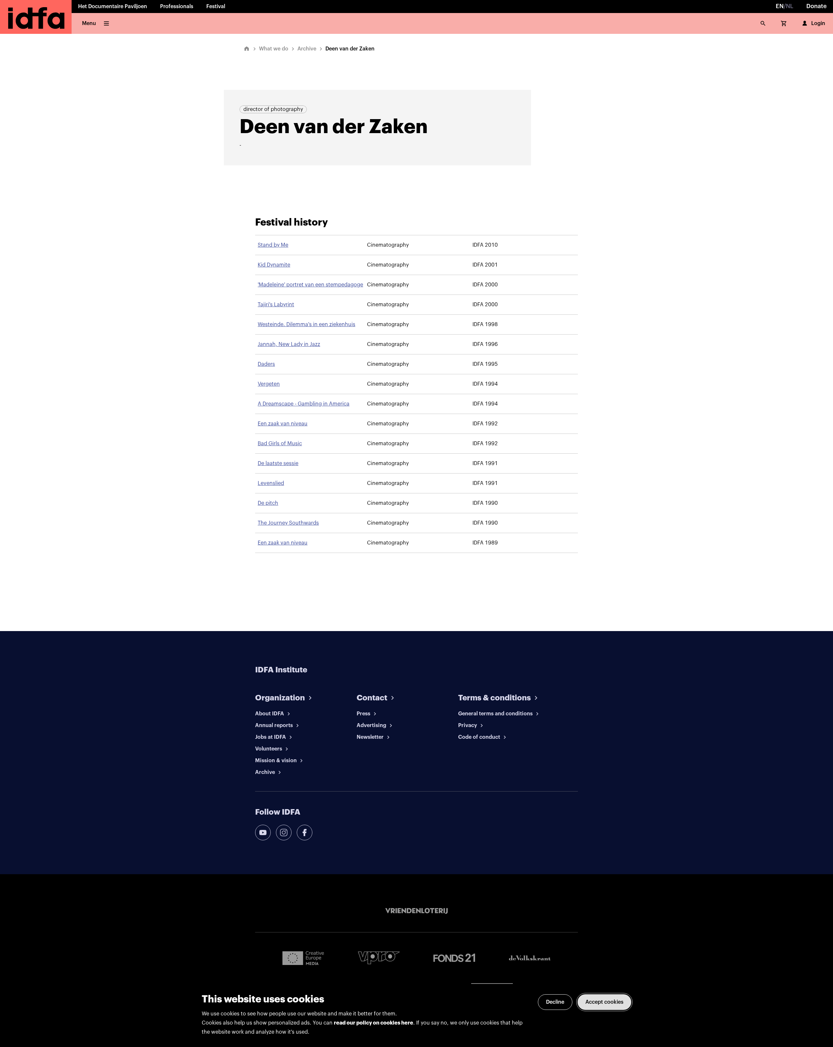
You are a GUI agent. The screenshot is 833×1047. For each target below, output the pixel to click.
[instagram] (284, 832)
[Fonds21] (454, 958)
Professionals (176, 6)
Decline (555, 1002)
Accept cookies (604, 1002)
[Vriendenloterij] (416, 911)
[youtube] (263, 832)
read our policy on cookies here (373, 1023)
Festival (215, 6)
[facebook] (304, 832)
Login (818, 23)
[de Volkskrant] (530, 958)
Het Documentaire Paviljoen (112, 6)
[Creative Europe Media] (303, 958)
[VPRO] (379, 957)
